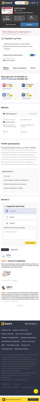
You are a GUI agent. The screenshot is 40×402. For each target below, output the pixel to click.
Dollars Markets (6, 384)
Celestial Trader (26, 387)
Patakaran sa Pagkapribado (10, 337)
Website (29, 24)
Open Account (11, 24)
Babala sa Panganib (7, 334)
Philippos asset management (10, 387)
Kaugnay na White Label (20, 330)
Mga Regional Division (21, 349)
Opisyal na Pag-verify (28, 341)
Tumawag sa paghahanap (28, 337)
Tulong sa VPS (25, 345)
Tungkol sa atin (6, 330)
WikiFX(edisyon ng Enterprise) (10, 341)
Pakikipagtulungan (7, 349)
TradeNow (17, 384)
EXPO (3, 345)
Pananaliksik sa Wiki (13, 345)
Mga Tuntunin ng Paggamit (24, 334)
